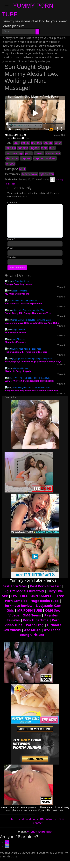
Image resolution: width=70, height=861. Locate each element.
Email (10, 248)
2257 (61, 819)
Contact (37, 823)
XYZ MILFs (32, 630)
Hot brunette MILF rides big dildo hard (26, 352)
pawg (28, 153)
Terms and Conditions (24, 819)
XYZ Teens (52, 630)
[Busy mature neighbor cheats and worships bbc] (27, 387)
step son (25, 158)
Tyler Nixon (46, 174)
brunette (36, 142)
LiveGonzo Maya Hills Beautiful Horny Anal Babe (32, 323)
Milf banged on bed (16, 332)
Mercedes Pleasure (15, 342)
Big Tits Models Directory (23, 591)
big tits (25, 142)
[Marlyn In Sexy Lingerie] (17, 368)
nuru (52, 148)
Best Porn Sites (14, 586)
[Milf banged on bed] (15, 329)
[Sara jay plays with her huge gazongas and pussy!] (28, 358)
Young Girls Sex (31, 634)
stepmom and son (44, 158)
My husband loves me (17, 293)
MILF (22, 169)
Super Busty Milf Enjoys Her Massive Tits (28, 313)
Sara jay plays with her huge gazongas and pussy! (33, 361)
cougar (48, 142)
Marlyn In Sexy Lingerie (18, 371)
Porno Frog (35, 625)
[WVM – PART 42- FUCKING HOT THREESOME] (27, 378)
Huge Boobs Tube (45, 600)
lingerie (34, 148)
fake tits (11, 148)
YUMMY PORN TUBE (39, 832)
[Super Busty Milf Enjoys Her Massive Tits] (24, 310)
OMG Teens (32, 615)
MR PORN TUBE (29, 610)
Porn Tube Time (36, 620)
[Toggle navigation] (6, 7)
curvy (58, 142)
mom (44, 148)
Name (11, 239)
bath (16, 142)
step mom (12, 158)
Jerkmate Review (18, 605)
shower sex (52, 153)
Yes (7, 842)
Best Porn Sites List (45, 586)
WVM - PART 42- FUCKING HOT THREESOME (29, 381)
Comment (12, 202)
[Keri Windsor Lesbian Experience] (21, 300)
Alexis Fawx (29, 174)
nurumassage (14, 153)
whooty (10, 163)
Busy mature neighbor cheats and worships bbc (31, 390)
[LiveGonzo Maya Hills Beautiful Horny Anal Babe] (28, 320)
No (7, 846)
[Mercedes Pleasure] (15, 339)
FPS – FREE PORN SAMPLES (32, 596)
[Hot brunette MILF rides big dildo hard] (23, 349)
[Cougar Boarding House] (17, 281)
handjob (23, 148)
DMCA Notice (48, 819)
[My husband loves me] (16, 291)
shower (38, 153)
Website (11, 257)
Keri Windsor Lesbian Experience (23, 303)
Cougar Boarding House (18, 284)
